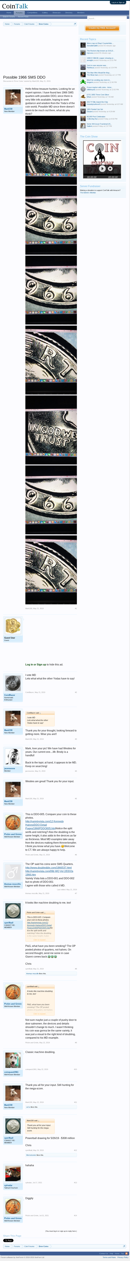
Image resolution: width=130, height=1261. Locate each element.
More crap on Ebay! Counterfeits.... (100, 43)
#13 (75, 1183)
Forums (19, 13)
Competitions (32, 13)
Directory (68, 13)
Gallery (45, 13)
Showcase (56, 13)
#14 (75, 1215)
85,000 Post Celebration (96, 117)
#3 (76, 739)
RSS (126, 1253)
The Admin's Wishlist (88, 193)
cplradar (8, 1185)
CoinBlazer (9, 695)
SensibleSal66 (92, 46)
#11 (75, 1102)
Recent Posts (23, 17)
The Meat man (92, 75)
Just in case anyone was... (97, 65)
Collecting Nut (92, 119)
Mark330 (35, 81)
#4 (76, 771)
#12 (75, 1150)
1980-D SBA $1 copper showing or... (101, 58)
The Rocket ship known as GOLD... (100, 51)
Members (80, 13)
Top (122, 1253)
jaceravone (9, 768)
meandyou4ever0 (93, 104)
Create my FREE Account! (102, 28)
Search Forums (9, 17)
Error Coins (18, 81)
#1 (76, 608)
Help (111, 1253)
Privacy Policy (122, 1257)
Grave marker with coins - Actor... (100, 87)
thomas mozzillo (12, 884)
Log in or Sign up (118, 2)
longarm (90, 82)
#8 (76, 969)
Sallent (89, 126)
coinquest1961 (11, 1072)
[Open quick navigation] (75, 24)
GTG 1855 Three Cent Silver (98, 95)
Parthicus (90, 68)
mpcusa (90, 53)
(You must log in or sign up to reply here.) (61, 1231)
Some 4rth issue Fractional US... (99, 124)
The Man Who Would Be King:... (99, 73)
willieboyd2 (91, 90)
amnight (90, 60)
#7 (76, 893)
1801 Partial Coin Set (95, 109)
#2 (76, 692)
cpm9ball (8, 923)
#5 (76, 799)
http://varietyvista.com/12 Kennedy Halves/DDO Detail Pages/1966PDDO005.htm (44, 825)
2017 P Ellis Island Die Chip (97, 102)
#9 (76, 1043)
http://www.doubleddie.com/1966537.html (48, 867)
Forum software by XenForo (23, 1257)
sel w (28, 1107)
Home (8, 13)
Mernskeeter (31, 1155)
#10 (75, 1069)
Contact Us (103, 1253)
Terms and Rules (109, 1257)
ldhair (89, 97)
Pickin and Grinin (13, 834)
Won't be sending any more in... (99, 80)
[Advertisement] (40, 52)
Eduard (89, 111)
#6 (76, 855)
